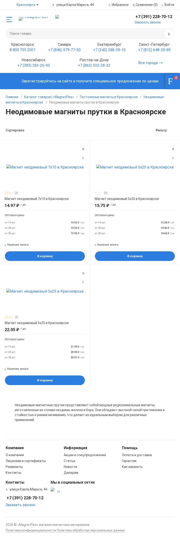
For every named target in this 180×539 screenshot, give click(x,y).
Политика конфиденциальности (31, 530)
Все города (148, 63)
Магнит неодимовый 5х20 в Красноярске (127, 199)
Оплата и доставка (137, 455)
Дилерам (71, 472)
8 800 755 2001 (23, 50)
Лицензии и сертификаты (26, 461)
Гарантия (129, 461)
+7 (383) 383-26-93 (33, 65)
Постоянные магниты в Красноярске (109, 97)
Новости (70, 467)
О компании (15, 455)
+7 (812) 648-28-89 (154, 50)
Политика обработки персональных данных (91, 530)
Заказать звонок (148, 22)
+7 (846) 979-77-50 (64, 50)
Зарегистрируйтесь (39, 81)
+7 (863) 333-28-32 (94, 65)
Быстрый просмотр (45, 167)
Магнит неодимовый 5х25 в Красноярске (37, 323)
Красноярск (26, 5)
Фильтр (161, 130)
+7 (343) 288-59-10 (109, 50)
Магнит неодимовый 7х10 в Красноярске (37, 199)
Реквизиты (14, 467)
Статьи (69, 461)
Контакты (13, 472)
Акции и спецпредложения (85, 455)
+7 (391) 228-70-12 (153, 16)
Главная (12, 97)
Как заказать (132, 467)
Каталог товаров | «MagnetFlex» (49, 97)
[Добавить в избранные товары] (83, 158)
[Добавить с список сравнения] (83, 149)
